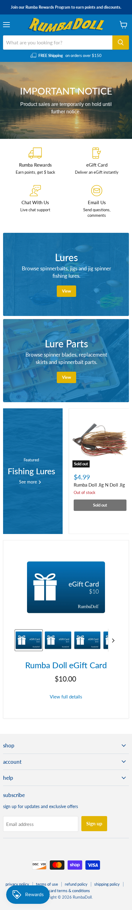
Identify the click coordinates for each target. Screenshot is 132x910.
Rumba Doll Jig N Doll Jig (99, 484)
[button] (28, 640)
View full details (66, 696)
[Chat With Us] (35, 201)
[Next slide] (113, 640)
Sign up (94, 823)
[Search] (120, 42)
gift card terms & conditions (66, 890)
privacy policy (17, 884)
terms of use (47, 884)
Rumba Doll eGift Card (66, 665)
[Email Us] (96, 201)
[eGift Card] (96, 161)
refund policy (76, 884)
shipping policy (107, 884)
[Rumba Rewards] (35, 161)
